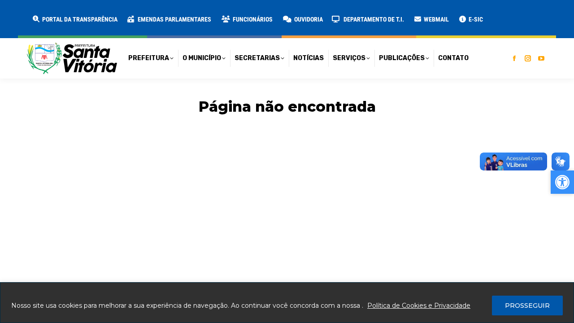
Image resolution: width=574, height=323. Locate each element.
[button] (144, 13)
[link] (74, 19)
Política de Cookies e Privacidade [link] (418, 305)
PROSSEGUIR (527, 305)
